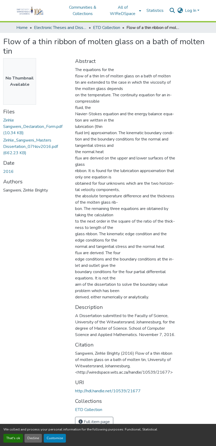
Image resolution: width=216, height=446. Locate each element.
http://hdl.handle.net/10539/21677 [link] (108, 391)
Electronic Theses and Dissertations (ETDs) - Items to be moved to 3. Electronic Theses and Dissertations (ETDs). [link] (60, 28)
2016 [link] (8, 171)
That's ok (13, 438)
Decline (33, 438)
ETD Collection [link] (106, 28)
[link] (36, 126)
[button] (37, 10)
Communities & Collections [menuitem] (82, 10)
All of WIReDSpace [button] (122, 10)
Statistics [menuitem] (155, 10)
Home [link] (22, 28)
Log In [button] (191, 10)
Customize (55, 438)
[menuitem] (124, 10)
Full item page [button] (96, 422)
